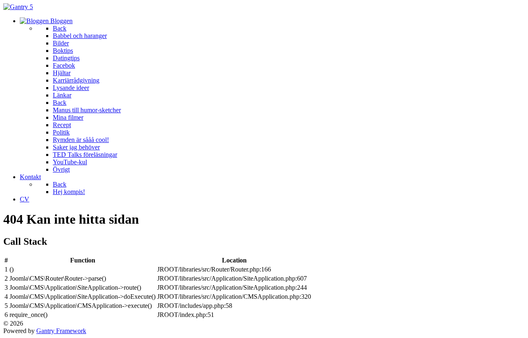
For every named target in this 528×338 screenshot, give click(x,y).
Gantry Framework (61, 330)
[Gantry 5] (18, 6)
